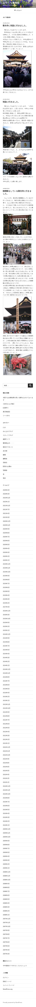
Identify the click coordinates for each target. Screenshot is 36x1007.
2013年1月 (6, 700)
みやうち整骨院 (11, 3)
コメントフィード (8, 985)
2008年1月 (6, 915)
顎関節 (5, 470)
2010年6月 (6, 805)
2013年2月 (6, 696)
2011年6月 (6, 766)
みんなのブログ (8, 431)
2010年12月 (6, 786)
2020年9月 (6, 529)
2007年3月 (6, 954)
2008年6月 (6, 895)
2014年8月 (6, 642)
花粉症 (5, 462)
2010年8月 (6, 798)
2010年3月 (6, 817)
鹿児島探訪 (6, 411)
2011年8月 (6, 763)
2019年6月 (6, 587)
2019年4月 (6, 595)
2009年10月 (6, 837)
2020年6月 (6, 540)
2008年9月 (6, 883)
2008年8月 (6, 887)
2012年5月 (6, 728)
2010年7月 (6, 802)
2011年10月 (6, 755)
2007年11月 (6, 922)
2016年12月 (6, 611)
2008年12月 (6, 872)
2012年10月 (6, 708)
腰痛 (4, 455)
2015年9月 (6, 622)
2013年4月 (6, 692)
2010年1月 (6, 825)
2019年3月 (6, 599)
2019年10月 (6, 572)
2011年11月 (6, 751)
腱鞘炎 (5, 458)
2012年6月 (6, 724)
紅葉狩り (6, 408)
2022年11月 (6, 498)
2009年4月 (6, 856)
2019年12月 (6, 564)
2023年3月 (6, 494)
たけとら (21, 965)
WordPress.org (7, 989)
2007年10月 (6, 926)
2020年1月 (6, 560)
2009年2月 (6, 864)
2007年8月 (6, 934)
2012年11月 (6, 704)
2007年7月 (6, 938)
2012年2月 (6, 739)
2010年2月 (6, 821)
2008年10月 (6, 880)
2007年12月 (6, 919)
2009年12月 (6, 829)
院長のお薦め (7, 466)
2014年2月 (6, 661)
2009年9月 (6, 841)
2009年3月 (6, 860)
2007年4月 (6, 950)
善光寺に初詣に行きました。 (15, 25)
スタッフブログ (8, 435)
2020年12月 (6, 521)
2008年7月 (6, 891)
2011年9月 (6, 759)
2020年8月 (6, 533)
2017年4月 (6, 607)
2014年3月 (6, 657)
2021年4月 (6, 513)
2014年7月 (6, 646)
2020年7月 (6, 537)
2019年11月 (6, 568)
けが (4, 427)
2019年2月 (6, 603)
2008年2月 (6, 911)
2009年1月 (6, 868)
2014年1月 (6, 665)
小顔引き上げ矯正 (8, 404)
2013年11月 (6, 673)
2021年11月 (6, 505)
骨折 (4, 478)
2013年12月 (6, 669)
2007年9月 (6, 930)
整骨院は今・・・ (8, 443)
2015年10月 (6, 618)
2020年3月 (6, 552)
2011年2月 (6, 778)
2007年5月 (6, 946)
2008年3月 (6, 907)
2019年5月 (6, 591)
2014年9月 (6, 638)
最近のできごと (8, 447)
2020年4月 (6, 548)
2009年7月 (6, 848)
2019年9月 (6, 576)
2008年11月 (6, 876)
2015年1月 (6, 630)
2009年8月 (6, 844)
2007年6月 (6, 942)
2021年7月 (6, 509)
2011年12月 (6, 747)
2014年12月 (6, 634)
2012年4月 (6, 731)
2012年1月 (6, 743)
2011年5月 (6, 770)
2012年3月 (6, 735)
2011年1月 (6, 782)
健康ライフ (6, 439)
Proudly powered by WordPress (12, 1002)
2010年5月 (6, 809)
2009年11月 (6, 833)
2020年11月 (6, 525)
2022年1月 (6, 501)
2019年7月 (6, 583)
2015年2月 (6, 626)
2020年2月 (6, 556)
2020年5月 (6, 544)
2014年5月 (6, 650)
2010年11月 (6, 790)
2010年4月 (6, 813)
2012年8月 (6, 716)
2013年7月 (6, 681)
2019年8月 (6, 579)
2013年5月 (6, 689)
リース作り (6, 415)
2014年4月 (6, 653)
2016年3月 (6, 614)
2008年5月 (6, 899)
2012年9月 (6, 712)
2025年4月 (6, 490)
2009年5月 (6, 852)
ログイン (6, 977)
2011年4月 (6, 774)
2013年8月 (6, 677)
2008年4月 (6, 903)
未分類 (5, 451)
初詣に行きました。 (11, 102)
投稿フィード (7, 981)
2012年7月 (6, 720)
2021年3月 (6, 517)
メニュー (19, 10)
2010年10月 (6, 794)
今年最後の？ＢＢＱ (9, 965)
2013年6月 (6, 685)
